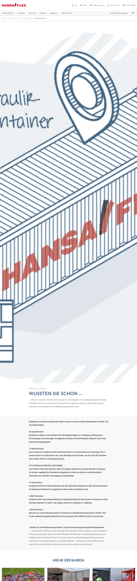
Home (4, 18)
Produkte (21, 13)
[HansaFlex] (14, 4)
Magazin (53, 13)
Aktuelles (27, 18)
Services (32, 13)
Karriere (43, 13)
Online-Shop (66, 13)
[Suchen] (132, 13)
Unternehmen (7, 13)
